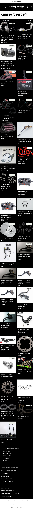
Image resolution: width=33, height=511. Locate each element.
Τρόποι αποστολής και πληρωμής (11, 448)
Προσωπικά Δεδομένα (8, 453)
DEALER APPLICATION (8, 481)
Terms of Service (7, 455)
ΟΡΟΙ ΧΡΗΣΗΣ (6, 451)
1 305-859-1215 (15, 493)
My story (5, 460)
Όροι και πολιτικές (16, 504)
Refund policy (6, 457)
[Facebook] (12, 507)
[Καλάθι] (31, 7)
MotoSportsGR (11, 500)
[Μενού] (2, 7)
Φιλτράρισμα (6, 20)
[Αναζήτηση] (5, 7)
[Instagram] (15, 507)
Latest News (6, 458)
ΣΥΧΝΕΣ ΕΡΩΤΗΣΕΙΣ (8, 450)
